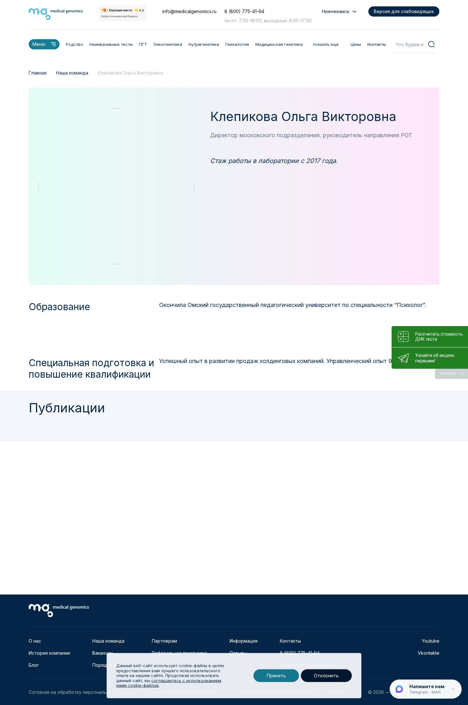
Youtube (430, 641)
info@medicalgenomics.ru (189, 11)
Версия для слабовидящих (404, 11)
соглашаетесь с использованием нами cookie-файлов (168, 683)
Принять (276, 676)
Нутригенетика (203, 44)
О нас (35, 641)
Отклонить (326, 676)
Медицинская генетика (279, 44)
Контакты (376, 44)
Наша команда (108, 641)
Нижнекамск (335, 11)
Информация (244, 641)
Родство (74, 44)
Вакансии (102, 653)
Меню (39, 44)
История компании (49, 653)
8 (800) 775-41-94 (244, 11)
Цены (356, 44)
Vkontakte (428, 653)
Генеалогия (237, 44)
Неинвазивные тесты (111, 44)
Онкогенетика (167, 44)
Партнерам (164, 641)
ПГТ (143, 44)
